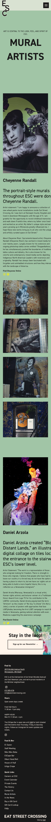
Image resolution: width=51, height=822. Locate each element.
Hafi (44, 820)
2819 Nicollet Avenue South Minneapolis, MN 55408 (15, 670)
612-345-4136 (9, 690)
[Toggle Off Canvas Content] (46, 5)
